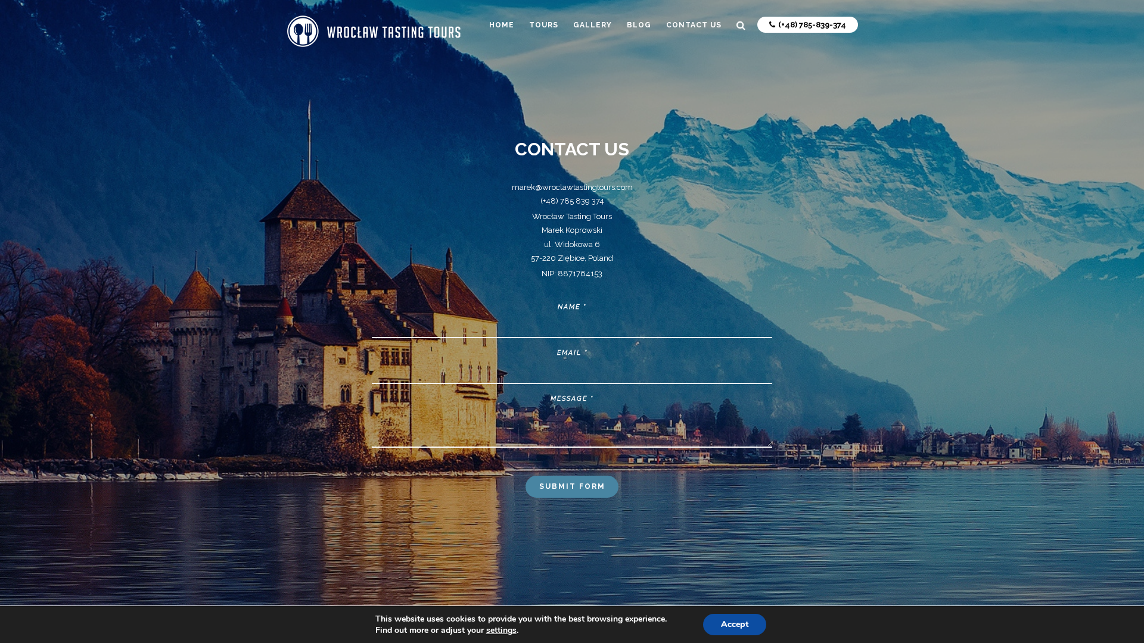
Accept (734, 624)
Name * (572, 307)
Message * (572, 398)
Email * (572, 353)
